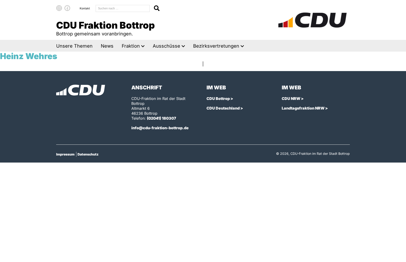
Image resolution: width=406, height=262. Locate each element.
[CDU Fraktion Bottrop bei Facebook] (67, 8)
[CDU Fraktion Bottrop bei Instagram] (59, 8)
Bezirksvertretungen (216, 46)
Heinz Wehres (28, 56)
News (107, 46)
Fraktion (131, 46)
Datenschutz (88, 154)
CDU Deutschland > (225, 108)
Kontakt (85, 8)
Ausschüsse (166, 46)
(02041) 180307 (161, 118)
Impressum (65, 154)
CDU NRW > (293, 98)
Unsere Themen (74, 46)
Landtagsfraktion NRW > (305, 108)
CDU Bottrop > (220, 98)
